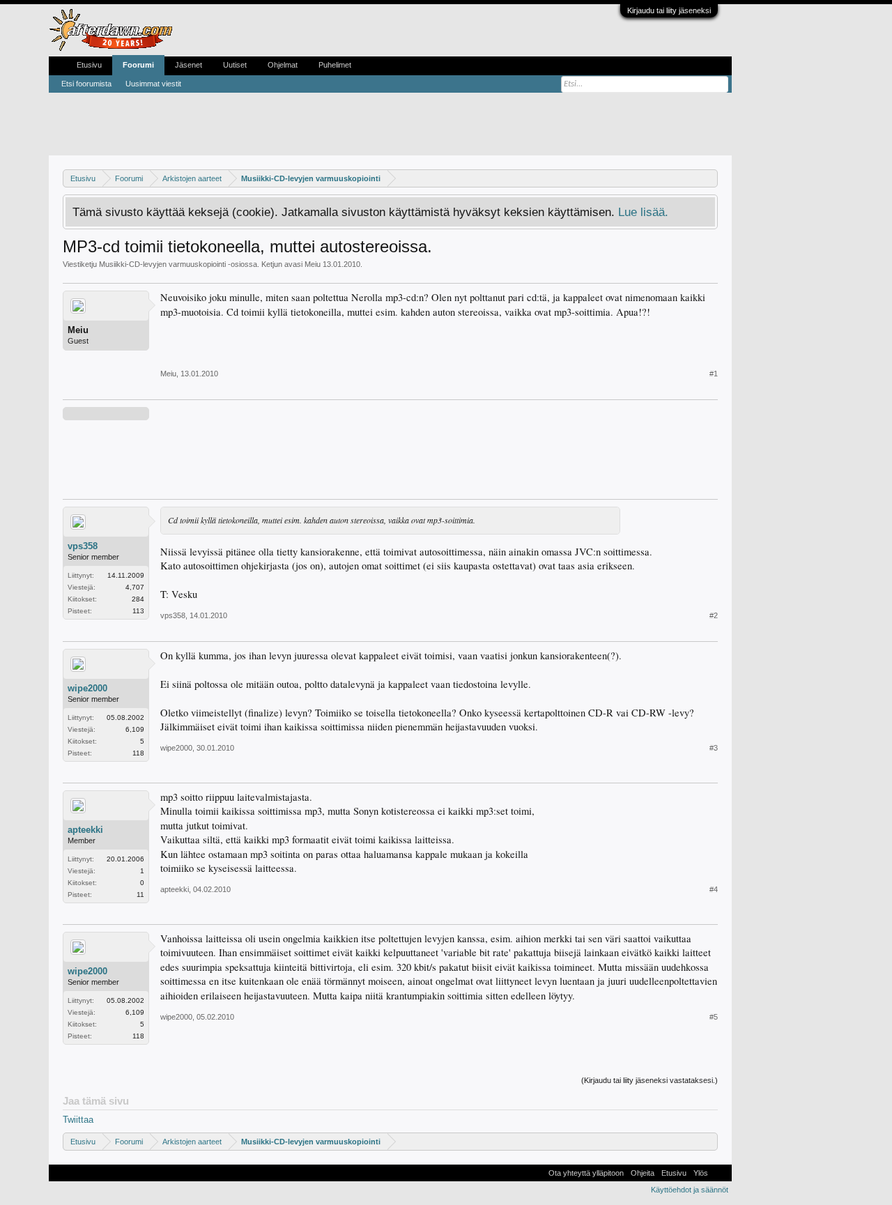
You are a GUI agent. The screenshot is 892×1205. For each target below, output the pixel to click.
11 (140, 894)
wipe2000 (87, 688)
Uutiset (235, 65)
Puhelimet (334, 65)
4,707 (134, 587)
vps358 (83, 546)
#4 (713, 889)
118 (138, 753)
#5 (713, 1017)
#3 (713, 748)
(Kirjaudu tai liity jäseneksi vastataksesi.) (649, 1080)
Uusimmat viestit (153, 83)
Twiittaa (78, 1119)
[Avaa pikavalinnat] (709, 178)
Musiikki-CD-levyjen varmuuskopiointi (162, 264)
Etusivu (89, 65)
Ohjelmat (283, 65)
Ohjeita (642, 1173)
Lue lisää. (643, 212)
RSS (720, 1173)
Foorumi (138, 65)
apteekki (85, 829)
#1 (713, 373)
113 (138, 611)
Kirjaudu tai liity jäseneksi (669, 10)
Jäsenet (188, 65)
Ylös (700, 1173)
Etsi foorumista (86, 83)
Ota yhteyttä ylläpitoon (586, 1173)
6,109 (134, 729)
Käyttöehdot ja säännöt (689, 1189)
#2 (713, 615)
